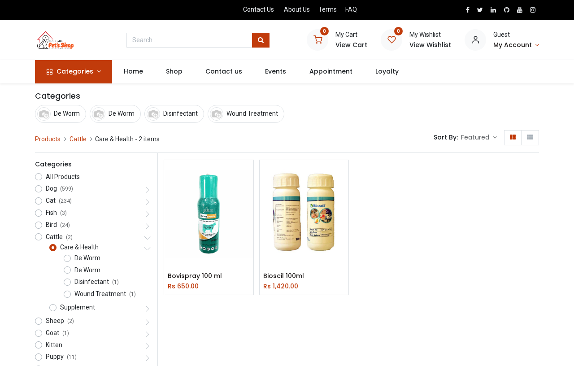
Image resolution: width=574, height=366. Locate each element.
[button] (479, 138)
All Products (63, 176)
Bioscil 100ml (283, 276)
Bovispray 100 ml (195, 276)
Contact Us (258, 9)
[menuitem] (133, 71)
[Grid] (513, 137)
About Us (297, 9)
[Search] (261, 40)
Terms (327, 9)
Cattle (78, 139)
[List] (530, 137)
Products (48, 139)
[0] (317, 39)
